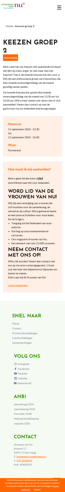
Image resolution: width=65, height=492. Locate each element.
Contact (17, 328)
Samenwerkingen (22, 342)
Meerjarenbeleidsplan (26, 418)
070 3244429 (24, 460)
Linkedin (22, 378)
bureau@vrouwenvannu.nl (31, 456)
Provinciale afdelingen (25, 333)
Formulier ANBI (23, 413)
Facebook (23, 368)
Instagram (23, 363)
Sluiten (37, 489)
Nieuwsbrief (23, 383)
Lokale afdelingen (22, 337)
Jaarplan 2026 (22, 423)
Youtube (22, 373)
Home (9, 26)
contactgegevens (18, 285)
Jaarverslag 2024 (24, 404)
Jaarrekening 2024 (24, 409)
